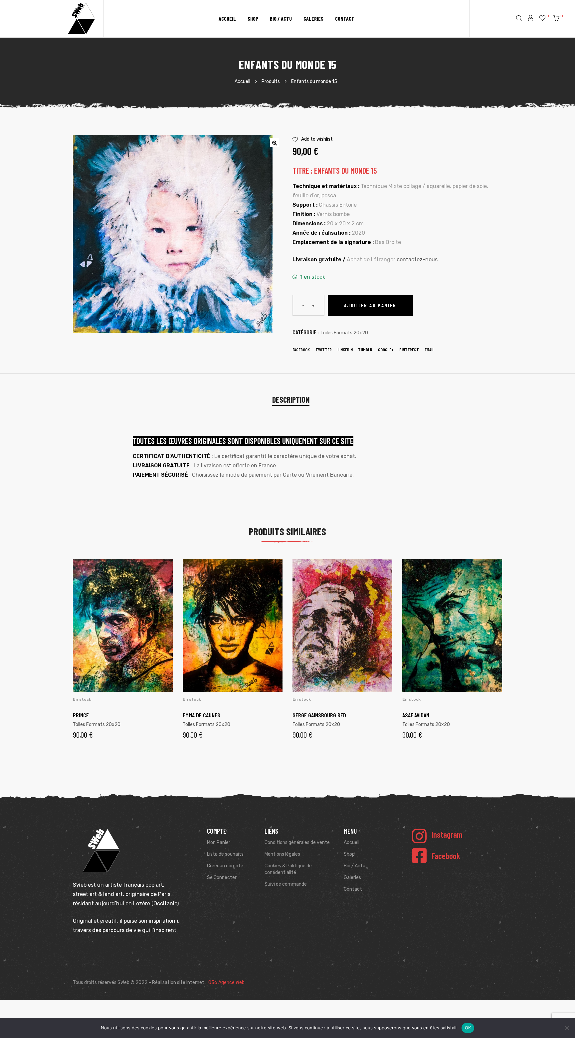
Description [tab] (290, 399)
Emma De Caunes (201, 715)
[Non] (566, 1028)
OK (468, 1027)
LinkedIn (345, 349)
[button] (274, 142)
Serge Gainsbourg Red (319, 715)
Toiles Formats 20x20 (344, 333)
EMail (429, 349)
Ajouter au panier (370, 305)
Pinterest (409, 349)
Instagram (447, 834)
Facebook (301, 349)
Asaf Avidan (415, 715)
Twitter (323, 349)
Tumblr (365, 349)
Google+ (386, 349)
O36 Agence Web (226, 982)
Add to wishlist (317, 139)
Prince (81, 715)
